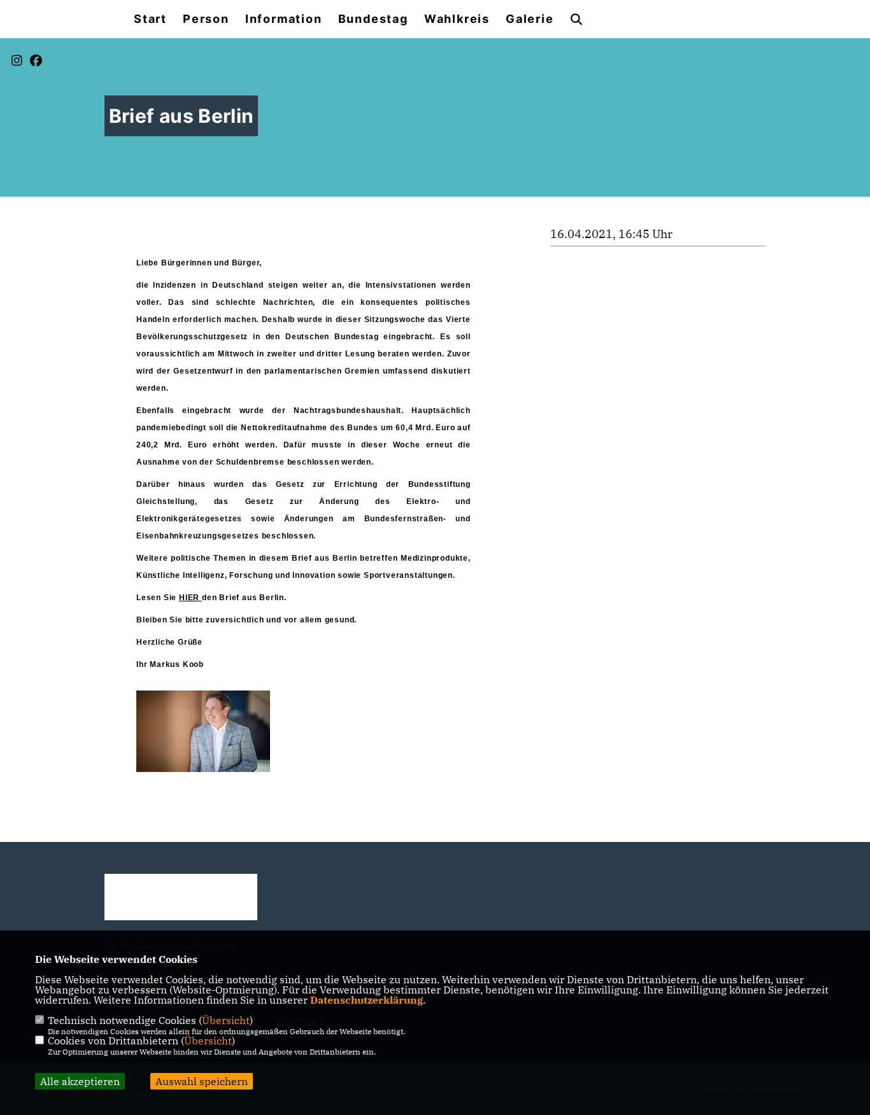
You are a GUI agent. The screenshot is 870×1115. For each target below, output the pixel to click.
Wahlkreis (457, 19)
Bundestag (373, 19)
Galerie (530, 19)
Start (150, 19)
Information (283, 19)
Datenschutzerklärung (366, 999)
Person (206, 19)
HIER (190, 597)
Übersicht (226, 1020)
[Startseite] (181, 897)
